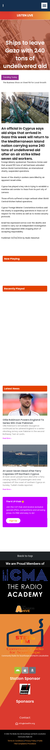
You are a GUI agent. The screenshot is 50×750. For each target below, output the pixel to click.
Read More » (7, 438)
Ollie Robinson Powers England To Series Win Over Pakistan (23, 421)
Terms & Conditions (16, 741)
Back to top (25, 556)
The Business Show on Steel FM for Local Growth (24, 82)
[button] (44, 6)
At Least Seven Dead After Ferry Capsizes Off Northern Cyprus (22, 472)
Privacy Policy (31, 741)
